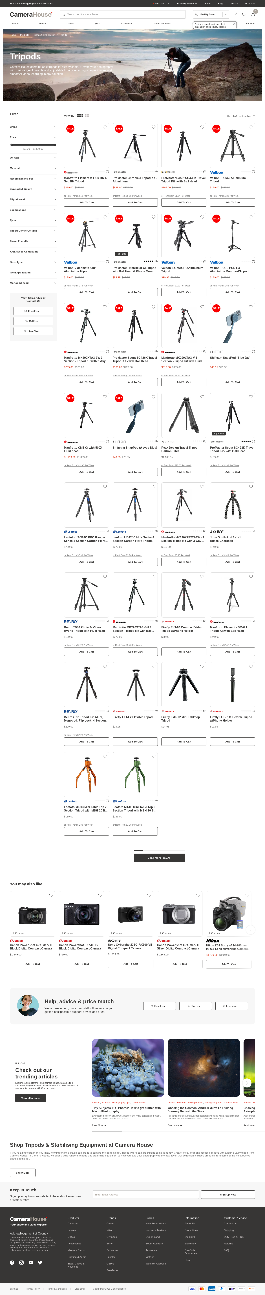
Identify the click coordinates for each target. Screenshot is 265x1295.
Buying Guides (195, 1102)
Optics (71, 1236)
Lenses (72, 1230)
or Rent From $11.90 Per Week (79, 465)
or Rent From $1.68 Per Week (224, 285)
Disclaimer (80, 1289)
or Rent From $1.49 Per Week (224, 555)
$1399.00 (38, 148)
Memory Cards (76, 1250)
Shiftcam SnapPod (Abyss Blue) (135, 447)
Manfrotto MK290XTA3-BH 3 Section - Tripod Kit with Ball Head (132, 631)
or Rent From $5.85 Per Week (127, 196)
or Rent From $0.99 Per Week (175, 285)
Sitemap (14, 1289)
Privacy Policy (33, 1289)
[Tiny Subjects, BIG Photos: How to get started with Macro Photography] (128, 1068)
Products (24, 35)
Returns (228, 1243)
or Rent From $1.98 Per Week (224, 465)
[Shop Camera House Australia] (31, 14)
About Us (190, 1223)
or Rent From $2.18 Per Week (78, 196)
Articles (95, 1102)
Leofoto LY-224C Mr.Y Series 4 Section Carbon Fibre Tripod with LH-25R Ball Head (133, 541)
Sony (109, 1243)
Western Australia (156, 1263)
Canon (110, 1223)
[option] (32, 929)
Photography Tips (121, 1102)
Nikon (110, 1230)
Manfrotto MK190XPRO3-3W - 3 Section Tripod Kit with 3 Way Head (182, 541)
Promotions (191, 1230)
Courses (234, 3)
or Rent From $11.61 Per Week (176, 465)
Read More (97, 1125)
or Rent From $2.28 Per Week (78, 735)
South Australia (154, 1243)
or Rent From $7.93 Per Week (78, 555)
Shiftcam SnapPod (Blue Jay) (230, 357)
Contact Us (230, 1223)
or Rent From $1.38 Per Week (224, 196)
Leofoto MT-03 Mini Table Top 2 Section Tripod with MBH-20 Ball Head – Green (135, 810)
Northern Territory (156, 1230)
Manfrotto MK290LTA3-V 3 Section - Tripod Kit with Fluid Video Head (181, 361)
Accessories (74, 1243)
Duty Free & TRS (234, 1236)
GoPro (110, 1263)
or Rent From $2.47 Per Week (224, 645)
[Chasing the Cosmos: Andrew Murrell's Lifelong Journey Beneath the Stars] (204, 1068)
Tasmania (151, 1250)
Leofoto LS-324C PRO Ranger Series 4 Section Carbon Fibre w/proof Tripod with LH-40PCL (84, 541)
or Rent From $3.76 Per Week (127, 555)
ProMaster (113, 1270)
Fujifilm (111, 1256)
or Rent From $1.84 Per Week (175, 196)
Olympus (112, 1236)
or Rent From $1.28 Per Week (78, 645)
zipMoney (190, 1243)
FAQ (226, 1250)
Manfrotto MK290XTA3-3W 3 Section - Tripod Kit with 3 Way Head (85, 361)
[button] (241, 116)
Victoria (150, 1256)
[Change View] (87, 116)
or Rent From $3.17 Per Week (175, 375)
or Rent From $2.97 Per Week (78, 375)
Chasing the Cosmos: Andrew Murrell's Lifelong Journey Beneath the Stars (200, 1109)
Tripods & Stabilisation (44, 35)
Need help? (160, 3)
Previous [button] (14, 929)
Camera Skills (138, 1102)
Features (105, 1102)
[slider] (12, 145)
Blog (220, 3)
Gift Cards (250, 3)
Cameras (73, 1223)
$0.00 (26, 148)
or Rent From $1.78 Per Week (78, 285)
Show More (23, 1172)
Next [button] (250, 929)
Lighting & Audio (77, 1256)
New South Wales (156, 1223)
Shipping (229, 1230)
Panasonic (113, 1250)
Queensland (153, 1236)
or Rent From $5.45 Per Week (175, 555)
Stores (208, 3)
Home (13, 35)
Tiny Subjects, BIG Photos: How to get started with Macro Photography (126, 1109)
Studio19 (190, 1236)
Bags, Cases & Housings (76, 1265)
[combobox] (123, 14)
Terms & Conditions (57, 1289)
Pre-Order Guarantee (191, 1252)
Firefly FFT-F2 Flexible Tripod (133, 717)
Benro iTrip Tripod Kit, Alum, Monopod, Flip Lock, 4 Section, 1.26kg (85, 721)
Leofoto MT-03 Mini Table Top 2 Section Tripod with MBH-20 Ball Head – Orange (86, 810)
